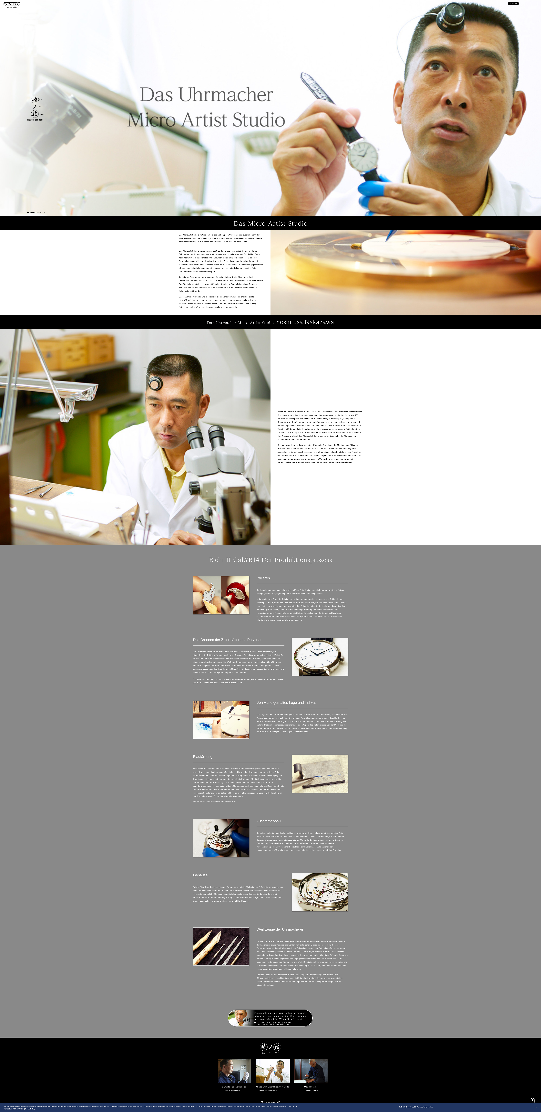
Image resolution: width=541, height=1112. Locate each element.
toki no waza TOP (37, 213)
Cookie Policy (30, 1109)
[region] (270, 1107)
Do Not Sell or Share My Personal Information (416, 1107)
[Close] (536, 1107)
